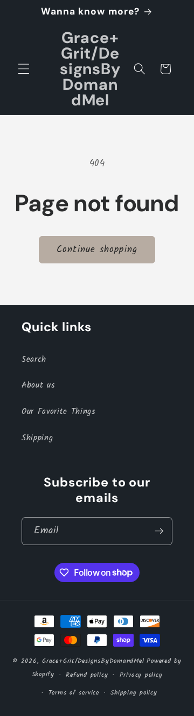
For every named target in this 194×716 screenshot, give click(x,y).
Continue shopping (97, 249)
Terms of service (73, 693)
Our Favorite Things (58, 411)
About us (38, 385)
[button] (24, 69)
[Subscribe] (159, 531)
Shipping (37, 438)
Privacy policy (141, 675)
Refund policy (87, 675)
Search (34, 359)
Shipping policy (133, 693)
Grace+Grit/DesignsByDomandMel (93, 661)
